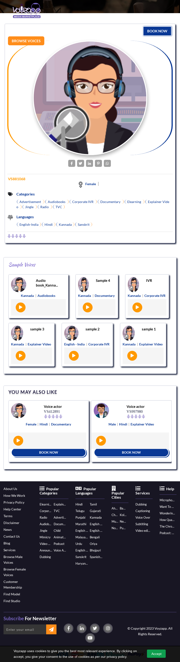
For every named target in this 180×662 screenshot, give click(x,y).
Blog (7, 543)
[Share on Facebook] (71, 163)
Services (9, 550)
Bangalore (123, 508)
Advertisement (60, 517)
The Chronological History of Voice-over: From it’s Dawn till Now (167, 526)
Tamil (93, 504)
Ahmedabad (115, 508)
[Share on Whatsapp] (107, 163)
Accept (156, 654)
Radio (43, 517)
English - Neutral (81, 550)
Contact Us (12, 536)
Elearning (46, 504)
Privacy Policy (14, 502)
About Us (10, 489)
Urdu (78, 544)
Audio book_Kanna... (47, 282)
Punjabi (80, 517)
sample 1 (149, 329)
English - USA (81, 530)
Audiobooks (46, 524)
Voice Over (142, 517)
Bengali (95, 537)
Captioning (142, 511)
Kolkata (123, 515)
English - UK (96, 530)
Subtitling (141, 524)
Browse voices (26, 41)
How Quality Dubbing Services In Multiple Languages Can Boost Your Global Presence (167, 520)
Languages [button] (39, 28)
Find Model (12, 594)
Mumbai (115, 521)
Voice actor (53, 406)
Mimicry (45, 537)
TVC (57, 511)
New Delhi (123, 521)
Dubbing (45, 557)
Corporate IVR (46, 511)
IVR (149, 280)
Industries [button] (60, 28)
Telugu (79, 511)
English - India (96, 524)
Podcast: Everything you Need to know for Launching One (167, 533)
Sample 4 (103, 280)
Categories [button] (17, 28)
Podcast (59, 544)
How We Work (14, 495)
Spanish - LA (96, 557)
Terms (8, 516)
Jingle (43, 530)
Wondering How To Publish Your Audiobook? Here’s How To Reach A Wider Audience (167, 513)
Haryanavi (81, 563)
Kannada (96, 517)
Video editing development (143, 530)
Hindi (78, 504)
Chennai (115, 515)
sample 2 (93, 329)
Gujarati (95, 511)
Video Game (46, 544)
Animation (60, 537)
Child (57, 530)
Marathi (80, 524)
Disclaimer (11, 523)
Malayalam (81, 537)
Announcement (46, 550)
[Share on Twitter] (80, 163)
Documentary (60, 524)
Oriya (93, 544)
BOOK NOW (48, 452)
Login (77, 28)
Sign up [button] (89, 28)
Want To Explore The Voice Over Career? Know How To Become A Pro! (167, 507)
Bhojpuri (95, 550)
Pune (123, 528)
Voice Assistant (60, 550)
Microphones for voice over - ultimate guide (167, 500)
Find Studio (12, 601)
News (8, 530)
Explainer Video (60, 504)
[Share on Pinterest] (98, 163)
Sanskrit (80, 557)
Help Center (12, 509)
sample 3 (37, 329)
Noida (115, 528)
